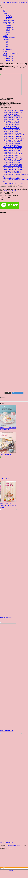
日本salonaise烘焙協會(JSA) (13, 845)
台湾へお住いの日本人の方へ (10, 53)
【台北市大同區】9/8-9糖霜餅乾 (11, 131)
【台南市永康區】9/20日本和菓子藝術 (12, 154)
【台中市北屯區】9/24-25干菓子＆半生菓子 (14, 167)
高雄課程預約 (9, 60)
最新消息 (5, 11)
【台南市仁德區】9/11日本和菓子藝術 (12, 140)
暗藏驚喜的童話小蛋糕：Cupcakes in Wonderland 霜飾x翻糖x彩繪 (8, 505)
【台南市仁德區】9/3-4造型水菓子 (11, 119)
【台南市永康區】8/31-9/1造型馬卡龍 (12, 112)
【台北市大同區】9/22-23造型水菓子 (12, 160)
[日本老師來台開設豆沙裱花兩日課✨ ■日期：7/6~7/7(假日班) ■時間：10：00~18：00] (14, 371)
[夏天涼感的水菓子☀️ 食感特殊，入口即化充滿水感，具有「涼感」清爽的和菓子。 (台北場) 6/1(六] (14, 352)
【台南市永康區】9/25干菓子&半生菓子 (13, 169)
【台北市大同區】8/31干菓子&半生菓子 (13, 110)
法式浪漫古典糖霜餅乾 (5, 454)
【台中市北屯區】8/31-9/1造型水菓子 (12, 114)
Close (1, 7)
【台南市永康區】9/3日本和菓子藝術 (12, 117)
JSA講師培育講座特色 (8, 20)
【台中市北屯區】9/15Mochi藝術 (11, 145)
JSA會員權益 (9, 17)
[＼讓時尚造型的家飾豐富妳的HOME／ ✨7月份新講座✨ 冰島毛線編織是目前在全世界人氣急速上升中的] (14, 250)
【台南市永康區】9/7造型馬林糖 (11, 128)
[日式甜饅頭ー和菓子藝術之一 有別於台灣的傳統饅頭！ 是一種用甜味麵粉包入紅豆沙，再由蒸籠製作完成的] (14, 225)
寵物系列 (8, 30)
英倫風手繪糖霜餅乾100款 (6, 731)
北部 (7, 41)
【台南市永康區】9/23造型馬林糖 (11, 162)
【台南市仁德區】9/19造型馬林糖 (11, 152)
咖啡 (7, 34)
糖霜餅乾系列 (9, 27)
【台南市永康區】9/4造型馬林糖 (11, 121)
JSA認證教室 (6, 39)
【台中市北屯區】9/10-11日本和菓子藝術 (13, 135)
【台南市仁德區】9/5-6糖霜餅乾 (11, 124)
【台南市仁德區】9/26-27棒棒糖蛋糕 (12, 171)
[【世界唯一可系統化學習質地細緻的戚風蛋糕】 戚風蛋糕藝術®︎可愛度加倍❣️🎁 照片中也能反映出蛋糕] (14, 300)
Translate (11, 870)
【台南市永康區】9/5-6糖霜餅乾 (11, 122)
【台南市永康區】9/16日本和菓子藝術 (12, 147)
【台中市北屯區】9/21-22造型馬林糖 (12, 157)
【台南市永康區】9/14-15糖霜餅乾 (11, 143)
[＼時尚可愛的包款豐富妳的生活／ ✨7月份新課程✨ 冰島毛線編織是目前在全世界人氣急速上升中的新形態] (14, 277)
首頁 (4, 10)
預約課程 (5, 55)
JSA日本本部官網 (7, 49)
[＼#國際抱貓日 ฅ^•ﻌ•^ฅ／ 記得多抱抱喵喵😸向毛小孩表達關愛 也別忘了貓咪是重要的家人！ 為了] (14, 318)
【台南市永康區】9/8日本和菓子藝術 (12, 129)
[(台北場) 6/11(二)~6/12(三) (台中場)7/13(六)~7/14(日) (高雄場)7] (14, 387)
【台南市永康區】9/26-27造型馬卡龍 (12, 172)
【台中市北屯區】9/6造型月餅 (10, 126)
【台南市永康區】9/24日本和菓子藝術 (12, 166)
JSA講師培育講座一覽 (8, 22)
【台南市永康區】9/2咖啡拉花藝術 (11, 116)
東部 (7, 46)
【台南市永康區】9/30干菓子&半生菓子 (13, 183)
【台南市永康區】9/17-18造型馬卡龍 (12, 148)
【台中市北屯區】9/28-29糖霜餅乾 (11, 178)
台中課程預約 (9, 58)
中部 (7, 42)
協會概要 (5, 13)
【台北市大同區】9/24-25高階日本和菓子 (13, 164)
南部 (7, 44)
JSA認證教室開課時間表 (9, 37)
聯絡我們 (5, 51)
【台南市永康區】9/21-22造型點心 (11, 155)
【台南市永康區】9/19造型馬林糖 (11, 150)
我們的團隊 (8, 15)
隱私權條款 (8, 18)
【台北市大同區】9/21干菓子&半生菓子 (13, 159)
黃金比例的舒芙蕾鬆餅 (5, 617)
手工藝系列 (8, 25)
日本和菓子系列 (10, 29)
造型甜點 (8, 24)
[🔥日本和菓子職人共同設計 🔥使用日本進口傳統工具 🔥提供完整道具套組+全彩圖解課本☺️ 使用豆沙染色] (14, 336)
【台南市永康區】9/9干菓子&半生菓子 (12, 133)
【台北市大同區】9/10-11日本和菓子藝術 (13, 138)
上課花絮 (5, 36)
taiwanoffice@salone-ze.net (10, 190)
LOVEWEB (8, 848)
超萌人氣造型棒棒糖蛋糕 (6, 842)
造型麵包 (8, 32)
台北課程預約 (9, 56)
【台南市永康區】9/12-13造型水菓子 (12, 141)
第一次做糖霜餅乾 (4, 478)
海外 (7, 48)
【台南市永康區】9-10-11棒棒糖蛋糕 (12, 136)
